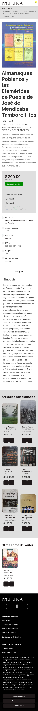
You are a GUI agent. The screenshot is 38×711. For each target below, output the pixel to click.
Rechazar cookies (19, 701)
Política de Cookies (9, 633)
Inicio (4, 9)
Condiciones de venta (10, 624)
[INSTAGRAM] (19, 606)
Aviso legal (6, 620)
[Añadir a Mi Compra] (6, 440)
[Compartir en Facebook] (7, 208)
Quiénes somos (7, 648)
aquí (22, 690)
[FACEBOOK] (8, 606)
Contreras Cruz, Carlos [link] (15, 124)
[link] (11, 440)
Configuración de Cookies (11, 637)
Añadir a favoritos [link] (14, 194)
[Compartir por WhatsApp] (16, 208)
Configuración (19, 706)
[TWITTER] (14, 606)
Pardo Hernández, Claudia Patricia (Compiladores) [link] (16, 128)
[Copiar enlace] (25, 208)
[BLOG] (25, 606)
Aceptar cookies (19, 696)
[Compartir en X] (12, 208)
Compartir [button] (10, 199)
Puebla (10, 9)
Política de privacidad (10, 629)
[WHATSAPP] (3, 606)
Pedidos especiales (9, 652)
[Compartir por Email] (21, 208)
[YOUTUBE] (31, 606)
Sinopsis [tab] (19, 271)
